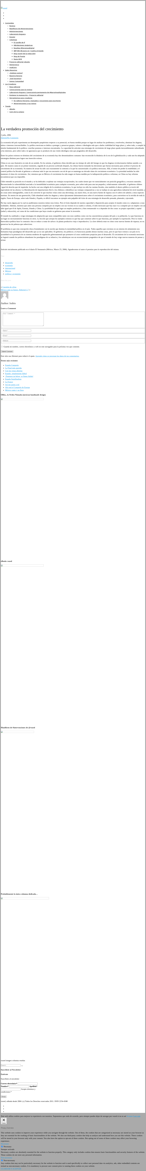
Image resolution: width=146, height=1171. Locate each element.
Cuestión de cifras (9, 287)
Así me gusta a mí (12, 385)
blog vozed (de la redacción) (24, 54)
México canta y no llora (14, 390)
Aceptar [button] (130, 1116)
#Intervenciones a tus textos (25, 104)
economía (9, 265)
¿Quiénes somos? (16, 73)
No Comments (12, 138)
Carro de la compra (16, 112)
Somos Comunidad (16, 81)
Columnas (13, 40)
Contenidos (9, 23)
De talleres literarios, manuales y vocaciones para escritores (37, 101)
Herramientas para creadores (20, 98)
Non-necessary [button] (6, 1158)
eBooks (12, 109)
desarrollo (9, 263)
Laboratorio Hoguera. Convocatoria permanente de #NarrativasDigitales (37, 92)
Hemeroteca (14, 65)
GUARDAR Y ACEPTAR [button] (11, 1169)
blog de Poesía (19, 56)
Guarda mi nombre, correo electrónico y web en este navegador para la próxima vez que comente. (42, 347)
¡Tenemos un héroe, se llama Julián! (19, 376)
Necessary (7, 1147)
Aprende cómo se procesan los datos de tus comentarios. (57, 356)
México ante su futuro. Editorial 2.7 (15, 290)
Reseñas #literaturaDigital (24, 48)
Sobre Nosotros (11, 70)
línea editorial (14, 87)
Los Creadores (10, 84)
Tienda (7, 106)
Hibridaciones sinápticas (23, 45)
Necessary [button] (5, 1144)
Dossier (12, 37)
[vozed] (4, 8)
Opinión (4, 138)
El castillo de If (19, 42)
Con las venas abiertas (13, 371)
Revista (12, 26)
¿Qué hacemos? (15, 79)
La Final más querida (13, 368)
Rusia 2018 (18, 59)
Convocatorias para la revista (20, 90)
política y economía (12, 274)
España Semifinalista (13, 379)
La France (9, 382)
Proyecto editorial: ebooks (19, 62)
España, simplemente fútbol (16, 373)
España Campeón (12, 365)
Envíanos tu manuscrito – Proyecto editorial (26, 95)
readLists (13, 67)
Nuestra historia (15, 76)
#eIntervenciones (16, 31)
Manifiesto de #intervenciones (21, 29)
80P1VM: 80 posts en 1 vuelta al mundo (29, 51)
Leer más (136, 1116)
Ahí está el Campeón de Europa (17, 387)
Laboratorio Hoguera (17, 34)
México (8, 271)
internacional (10, 268)
